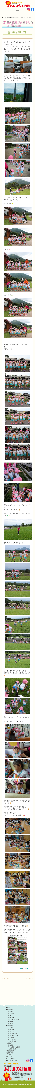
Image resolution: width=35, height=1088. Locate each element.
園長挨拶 (10, 1011)
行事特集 (10, 1021)
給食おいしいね (12, 1033)
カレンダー (11, 1027)
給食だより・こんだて (14, 1035)
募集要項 (10, 1045)
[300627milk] (18, 935)
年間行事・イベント (13, 1019)
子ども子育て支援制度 (14, 1047)
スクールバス (12, 1039)
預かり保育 (11, 1037)
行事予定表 (11, 1029)
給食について (12, 1031)
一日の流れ (11, 1017)
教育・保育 (11, 1013)
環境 (9, 1015)
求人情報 (8, 1055)
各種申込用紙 (12, 1041)
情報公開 (10, 1023)
